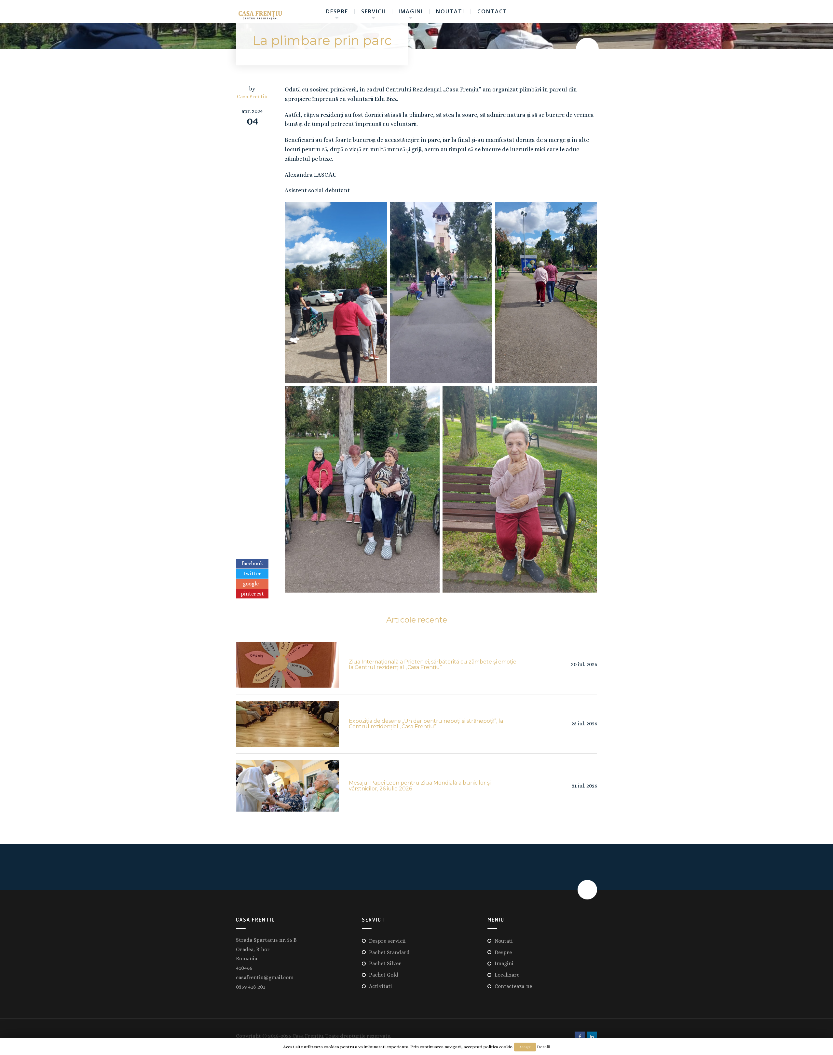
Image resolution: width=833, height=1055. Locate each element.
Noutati (450, 11)
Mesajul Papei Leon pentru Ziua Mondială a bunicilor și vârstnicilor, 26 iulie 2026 (420, 786)
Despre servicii (387, 941)
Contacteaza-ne (513, 986)
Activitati (380, 986)
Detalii (543, 1046)
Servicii (373, 11)
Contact (492, 11)
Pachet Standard (389, 952)
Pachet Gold (383, 975)
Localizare (507, 975)
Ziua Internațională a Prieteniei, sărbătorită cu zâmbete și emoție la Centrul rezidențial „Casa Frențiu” (432, 665)
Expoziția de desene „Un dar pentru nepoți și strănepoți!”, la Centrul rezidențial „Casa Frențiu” (426, 724)
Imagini (411, 11)
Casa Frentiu (252, 96)
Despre (337, 11)
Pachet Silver (385, 963)
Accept (525, 1047)
